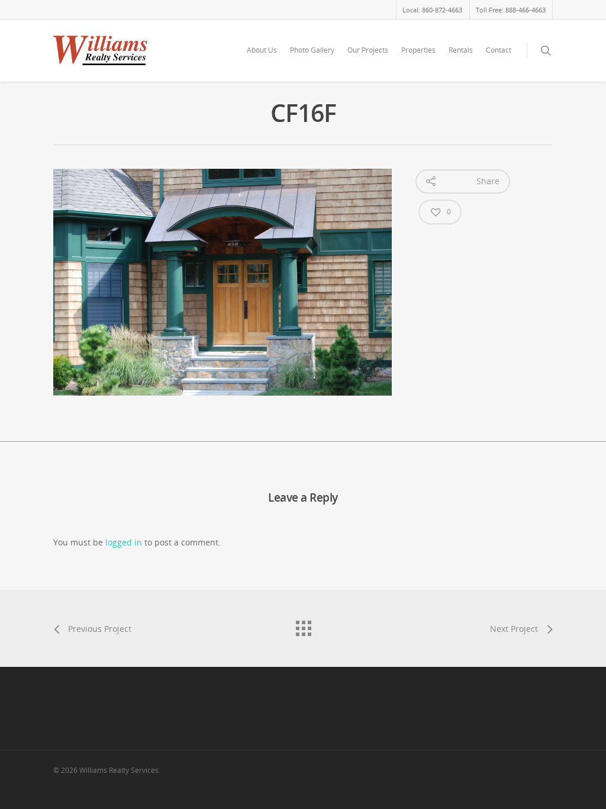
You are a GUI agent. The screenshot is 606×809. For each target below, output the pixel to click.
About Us (262, 50)
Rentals (461, 50)
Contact (498, 50)
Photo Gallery (312, 50)
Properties (418, 50)
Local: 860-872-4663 (432, 9)
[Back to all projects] (303, 625)
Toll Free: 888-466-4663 (511, 9)
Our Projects (367, 50)
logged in (123, 542)
